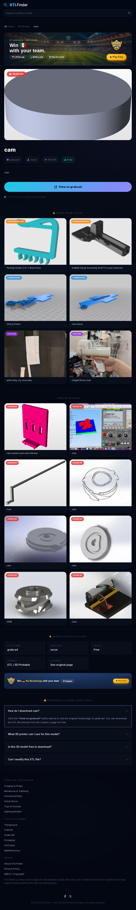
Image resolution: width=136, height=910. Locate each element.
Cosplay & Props (13, 785)
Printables (9, 840)
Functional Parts (13, 796)
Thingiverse (10, 824)
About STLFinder (13, 863)
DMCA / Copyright (14, 873)
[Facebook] (65, 896)
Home (10, 26)
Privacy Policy (12, 868)
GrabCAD (9, 835)
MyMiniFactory (12, 850)
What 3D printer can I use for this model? (34, 734)
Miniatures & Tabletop (16, 791)
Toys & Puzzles (12, 806)
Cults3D (8, 829)
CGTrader (9, 845)
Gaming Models (12, 811)
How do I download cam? (23, 710)
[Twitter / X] (70, 896)
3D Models (24, 26)
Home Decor (11, 801)
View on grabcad (70, 186)
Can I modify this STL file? (24, 759)
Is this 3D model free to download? (30, 746)
